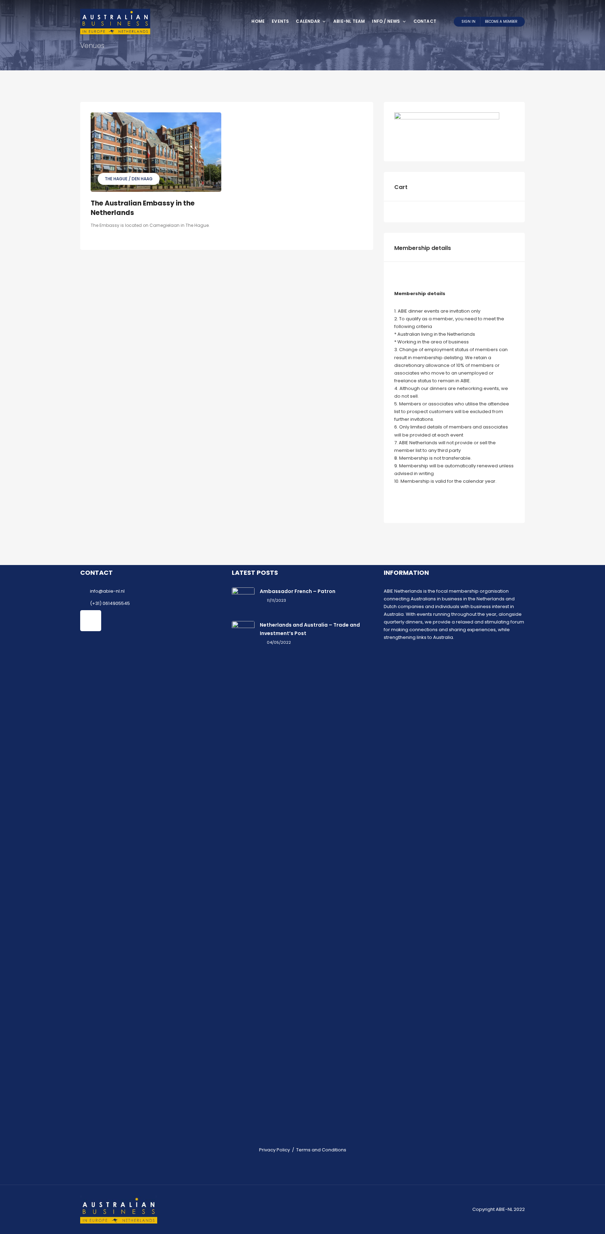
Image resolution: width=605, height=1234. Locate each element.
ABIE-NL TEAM (349, 21)
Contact (424, 21)
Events (280, 21)
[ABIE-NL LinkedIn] (90, 620)
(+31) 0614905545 (110, 603)
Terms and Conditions (321, 1149)
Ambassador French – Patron (297, 591)
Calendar (308, 21)
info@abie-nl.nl (107, 591)
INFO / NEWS (386, 21)
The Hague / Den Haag (129, 179)
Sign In (468, 21)
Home (258, 21)
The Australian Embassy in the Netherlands (143, 207)
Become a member (501, 21)
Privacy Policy (274, 1149)
